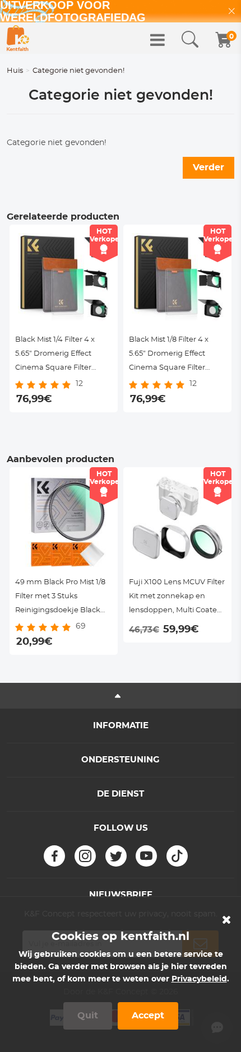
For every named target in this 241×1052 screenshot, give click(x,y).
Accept (148, 1015)
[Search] (190, 39)
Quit (87, 1015)
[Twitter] (116, 856)
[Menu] (157, 39)
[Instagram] (85, 856)
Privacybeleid (199, 979)
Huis (15, 71)
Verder (208, 167)
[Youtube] (146, 856)
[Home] (18, 38)
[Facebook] (54, 856)
